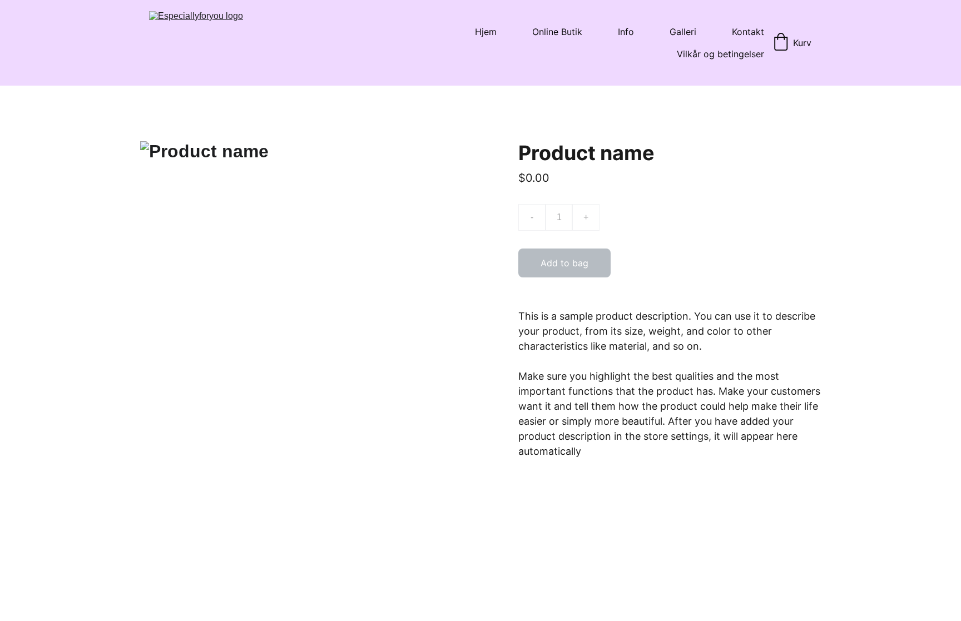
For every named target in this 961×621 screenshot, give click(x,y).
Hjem (486, 31)
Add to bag (564, 263)
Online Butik (557, 31)
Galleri (683, 31)
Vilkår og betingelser (720, 53)
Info (626, 31)
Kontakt (748, 31)
